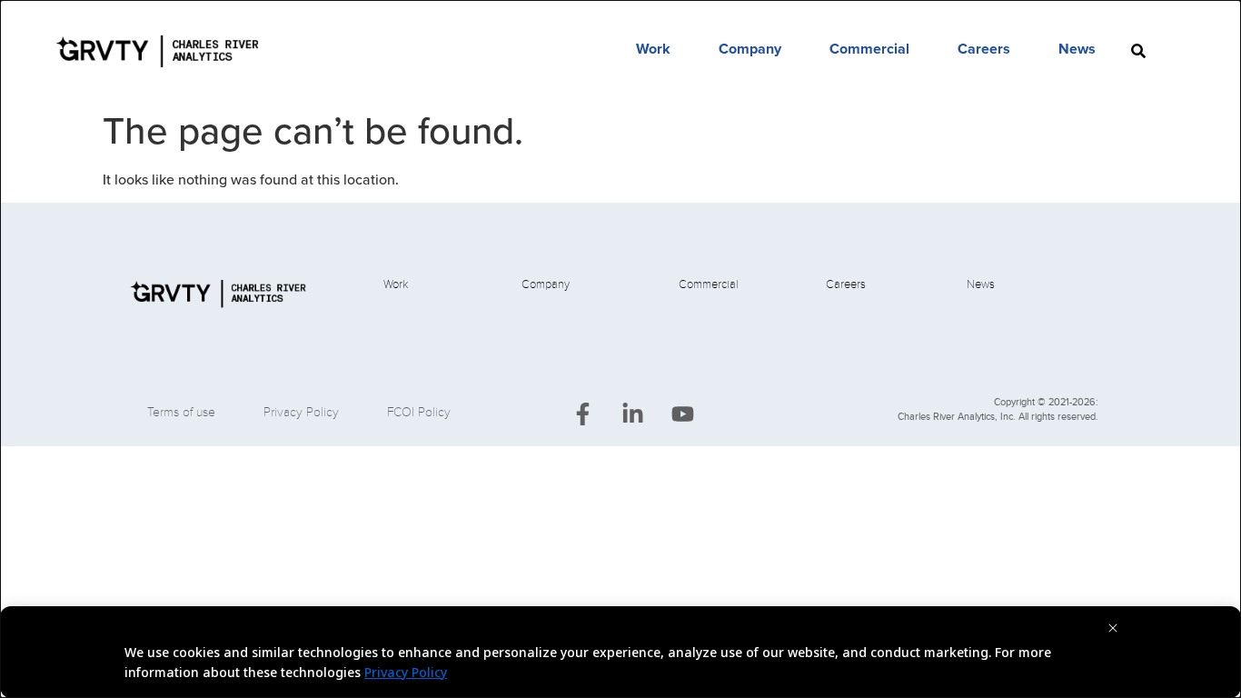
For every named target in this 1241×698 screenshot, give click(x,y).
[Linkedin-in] (632, 414)
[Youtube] (682, 414)
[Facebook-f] (582, 414)
